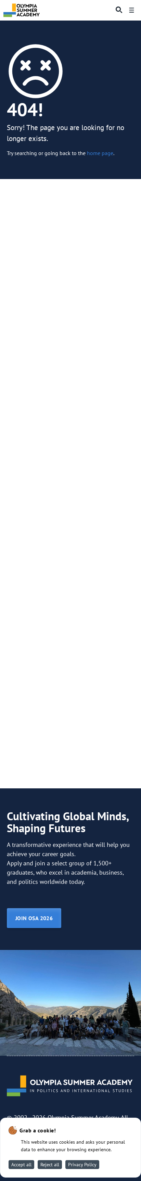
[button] (117, 10)
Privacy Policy (82, 1164)
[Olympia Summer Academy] (21, 10)
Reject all (49, 1164)
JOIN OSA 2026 (34, 918)
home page (100, 152)
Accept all (21, 1164)
